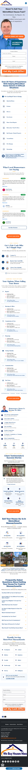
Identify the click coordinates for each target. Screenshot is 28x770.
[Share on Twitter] (5, 716)
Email (14, 61)
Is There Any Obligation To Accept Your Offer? (11, 601)
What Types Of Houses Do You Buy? (11, 624)
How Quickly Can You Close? (9, 616)
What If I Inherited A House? (8, 612)
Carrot (21, 740)
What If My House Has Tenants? (10, 604)
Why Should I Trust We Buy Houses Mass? (12, 627)
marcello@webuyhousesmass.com (8, 738)
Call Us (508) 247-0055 (14, 36)
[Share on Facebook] (3, 716)
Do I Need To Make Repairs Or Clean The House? (12, 609)
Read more (4, 186)
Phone (14, 56)
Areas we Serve (13, 724)
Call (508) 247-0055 (10, 678)
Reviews (7, 724)
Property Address (14, 51)
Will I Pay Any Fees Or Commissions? (11, 620)
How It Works (20, 724)
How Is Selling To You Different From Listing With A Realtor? (13, 597)
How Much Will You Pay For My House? (11, 592)
